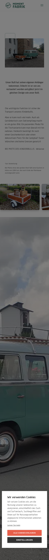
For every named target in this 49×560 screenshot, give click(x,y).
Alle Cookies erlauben (24, 533)
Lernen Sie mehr (13, 525)
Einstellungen (24, 540)
